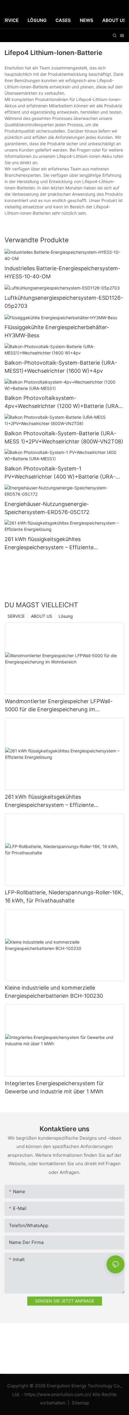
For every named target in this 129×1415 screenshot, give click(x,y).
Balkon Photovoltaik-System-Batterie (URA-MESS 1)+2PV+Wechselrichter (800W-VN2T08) (63, 437)
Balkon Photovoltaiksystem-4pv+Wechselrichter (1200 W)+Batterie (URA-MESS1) (62, 402)
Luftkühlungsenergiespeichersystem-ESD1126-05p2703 (63, 302)
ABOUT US (41, 616)
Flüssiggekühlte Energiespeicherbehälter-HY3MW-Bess (56, 331)
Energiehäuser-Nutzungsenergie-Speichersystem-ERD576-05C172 (46, 508)
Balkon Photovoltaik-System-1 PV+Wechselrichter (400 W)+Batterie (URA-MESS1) (60, 473)
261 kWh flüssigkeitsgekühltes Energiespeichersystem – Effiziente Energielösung (49, 543)
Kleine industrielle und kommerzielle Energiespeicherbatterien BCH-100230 (54, 992)
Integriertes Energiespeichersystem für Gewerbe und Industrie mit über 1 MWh (54, 1087)
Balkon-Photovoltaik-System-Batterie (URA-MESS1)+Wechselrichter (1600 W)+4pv (60, 367)
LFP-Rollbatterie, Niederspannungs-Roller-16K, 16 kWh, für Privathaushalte (64, 896)
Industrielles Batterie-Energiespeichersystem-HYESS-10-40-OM (62, 272)
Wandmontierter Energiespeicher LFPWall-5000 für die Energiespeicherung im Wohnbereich (58, 705)
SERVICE (16, 616)
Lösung (65, 616)
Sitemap (79, 1403)
